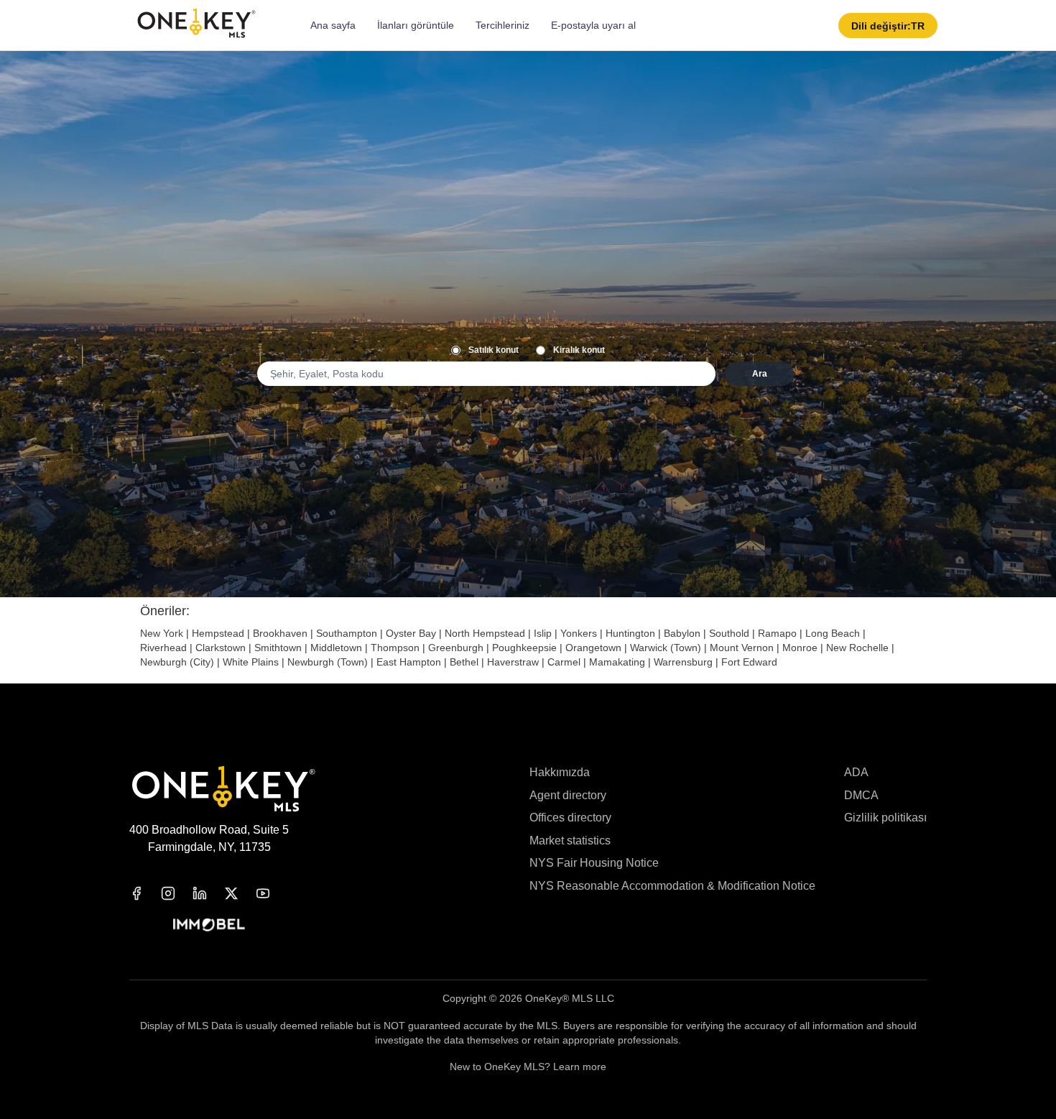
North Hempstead (485, 633)
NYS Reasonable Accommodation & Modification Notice (672, 886)
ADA (856, 772)
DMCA (861, 795)
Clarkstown (220, 647)
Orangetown (593, 647)
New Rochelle (857, 647)
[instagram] (177, 893)
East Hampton (408, 662)
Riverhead (163, 647)
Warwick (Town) (665, 647)
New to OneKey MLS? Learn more (528, 1066)
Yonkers (578, 633)
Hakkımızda (559, 772)
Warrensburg (683, 662)
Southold (729, 633)
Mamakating (617, 662)
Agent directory (567, 795)
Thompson (395, 647)
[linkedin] (208, 893)
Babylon (682, 633)
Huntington (630, 633)
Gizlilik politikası (885, 817)
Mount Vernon (742, 647)
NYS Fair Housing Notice (594, 863)
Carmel (563, 662)
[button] (887, 25)
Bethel (464, 662)
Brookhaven (280, 633)
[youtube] (271, 893)
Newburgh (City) (177, 662)
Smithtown (278, 647)
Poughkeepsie (524, 647)
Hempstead (218, 633)
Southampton (346, 633)
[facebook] (145, 893)
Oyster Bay (411, 633)
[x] (240, 893)
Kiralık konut (579, 350)
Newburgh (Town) (327, 662)
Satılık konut (493, 350)
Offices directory (570, 817)
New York (161, 633)
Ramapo (777, 633)
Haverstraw (513, 662)
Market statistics (570, 840)
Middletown (336, 647)
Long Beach (832, 633)
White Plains (251, 662)
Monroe (800, 647)
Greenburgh (455, 647)
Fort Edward (749, 662)
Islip (543, 633)
